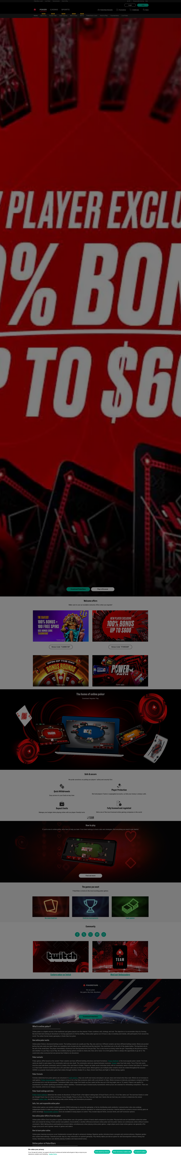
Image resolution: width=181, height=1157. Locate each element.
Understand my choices (102, 1151)
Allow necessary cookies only (122, 1151)
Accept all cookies (140, 1151)
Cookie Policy (53, 1154)
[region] (90, 1152)
